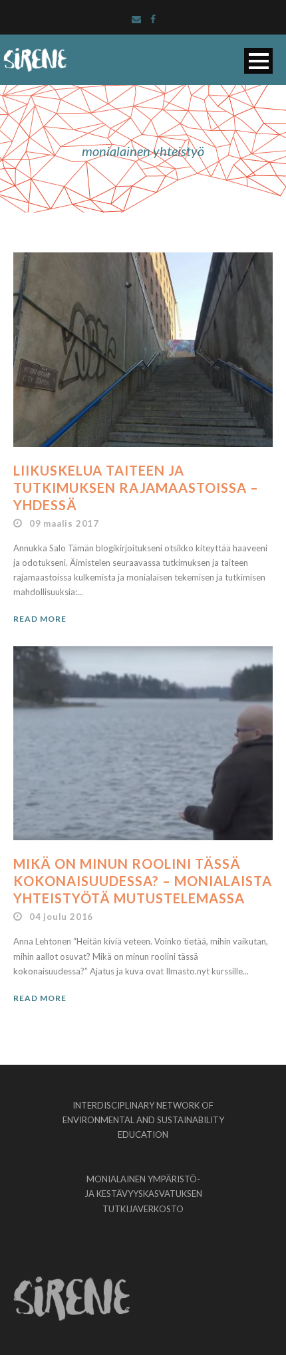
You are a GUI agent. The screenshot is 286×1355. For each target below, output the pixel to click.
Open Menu (258, 61)
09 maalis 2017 (64, 523)
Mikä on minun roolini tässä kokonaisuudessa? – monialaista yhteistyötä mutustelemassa (142, 881)
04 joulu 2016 (61, 916)
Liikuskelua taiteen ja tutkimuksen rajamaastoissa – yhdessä (136, 487)
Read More (40, 619)
